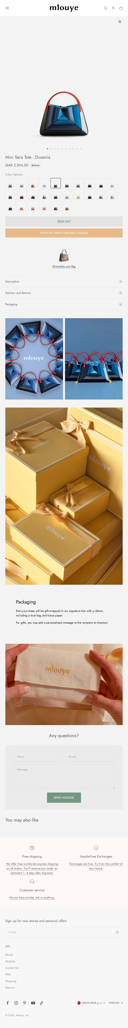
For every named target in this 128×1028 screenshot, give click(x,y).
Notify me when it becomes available (64, 233)
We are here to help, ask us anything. (32, 897)
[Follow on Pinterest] (24, 1003)
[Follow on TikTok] (41, 1003)
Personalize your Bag (63, 266)
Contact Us (11, 968)
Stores (9, 955)
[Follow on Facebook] (7, 1003)
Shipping (10, 981)
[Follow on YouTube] (33, 1003)
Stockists (10, 961)
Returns (9, 988)
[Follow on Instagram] (16, 1003)
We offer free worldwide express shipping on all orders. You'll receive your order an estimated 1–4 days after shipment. (32, 868)
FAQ (8, 974)
